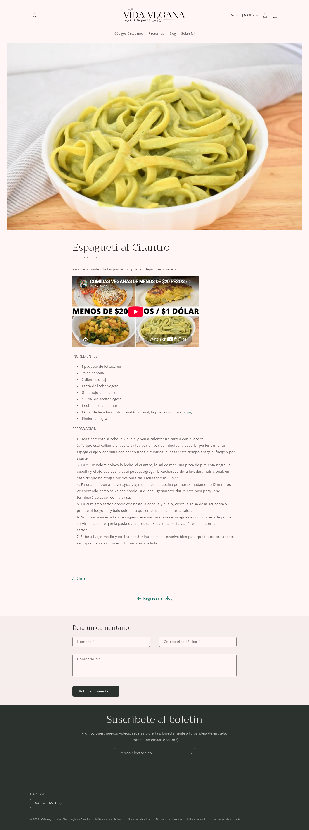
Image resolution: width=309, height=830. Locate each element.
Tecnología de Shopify (76, 819)
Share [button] (81, 578)
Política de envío (196, 819)
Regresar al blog (158, 598)
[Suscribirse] (190, 753)
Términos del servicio (169, 819)
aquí (187, 412)
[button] (35, 16)
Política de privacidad (138, 819)
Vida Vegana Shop (51, 819)
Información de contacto (225, 819)
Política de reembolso (108, 819)
